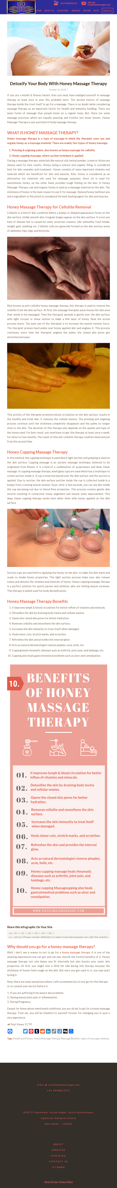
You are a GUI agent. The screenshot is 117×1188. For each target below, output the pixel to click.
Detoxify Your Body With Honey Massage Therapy (58, 83)
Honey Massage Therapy (47, 1038)
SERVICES (58, 1150)
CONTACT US (58, 1161)
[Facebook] (43, 1074)
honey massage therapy (76, 952)
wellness (104, 1038)
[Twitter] (51, 1074)
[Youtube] (65, 1074)
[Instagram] (58, 1074)
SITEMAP (58, 1167)
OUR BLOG (58, 1155)
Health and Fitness (23, 1038)
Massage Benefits (70, 1038)
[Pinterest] (73, 1074)
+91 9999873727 (68, 3)
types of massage (90, 1038)
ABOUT (58, 1144)
